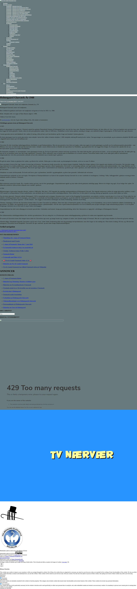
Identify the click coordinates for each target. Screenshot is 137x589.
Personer (5, 46)
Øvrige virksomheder (11, 79)
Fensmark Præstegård (15, 26)
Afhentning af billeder (11, 63)
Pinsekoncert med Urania (11, 241)
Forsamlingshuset (14, 30)
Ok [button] (68, 562)
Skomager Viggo (10, 55)
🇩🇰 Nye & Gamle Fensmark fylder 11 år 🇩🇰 (17, 260)
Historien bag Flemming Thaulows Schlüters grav (19, 281)
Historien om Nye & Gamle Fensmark (15, 90)
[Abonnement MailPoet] (68, 396)
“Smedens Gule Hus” (15, 35)
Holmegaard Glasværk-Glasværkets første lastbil (13, 230)
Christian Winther (10, 47)
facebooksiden (6, 120)
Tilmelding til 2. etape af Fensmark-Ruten (16, 238)
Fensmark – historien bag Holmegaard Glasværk (18, 9)
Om (4, 83)
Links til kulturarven (11, 22)
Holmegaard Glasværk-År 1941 (9, 231)
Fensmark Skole (14, 27)
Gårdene (12, 36)
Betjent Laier (9, 53)
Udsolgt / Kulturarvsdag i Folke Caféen (16, 251)
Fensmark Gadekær (14, 42)
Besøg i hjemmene (11, 62)
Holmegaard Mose (14, 70)
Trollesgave (12, 33)
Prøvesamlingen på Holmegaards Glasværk (17, 304)
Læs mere (64, 562)
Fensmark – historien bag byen (14, 6)
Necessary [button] (2, 576)
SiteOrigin (21, 560)
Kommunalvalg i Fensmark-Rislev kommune (17, 20)
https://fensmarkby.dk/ (17, 559)
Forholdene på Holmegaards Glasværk (16, 298)
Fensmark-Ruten (8, 254)
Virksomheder (6, 65)
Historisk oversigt (14, 67)
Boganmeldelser (10, 86)
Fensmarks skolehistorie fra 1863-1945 (16, 16)
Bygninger (9, 23)
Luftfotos (8, 43)
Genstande (9, 37)
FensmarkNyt (9, 92)
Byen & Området (7, 4)
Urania (11, 72)
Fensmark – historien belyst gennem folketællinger (19, 15)
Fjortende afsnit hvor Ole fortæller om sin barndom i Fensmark (23, 288)
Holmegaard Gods (14, 69)
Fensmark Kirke (14, 25)
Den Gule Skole (14, 29)
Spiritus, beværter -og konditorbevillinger (16, 17)
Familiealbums (10, 59)
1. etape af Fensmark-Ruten (12, 278)
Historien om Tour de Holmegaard (14, 307)
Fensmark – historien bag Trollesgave (15, 10)
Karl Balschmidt (10, 52)
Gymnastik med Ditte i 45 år (12, 257)
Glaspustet (12, 75)
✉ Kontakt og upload (11, 88)
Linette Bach (17, 555)
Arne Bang (9, 50)
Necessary (4, 578)
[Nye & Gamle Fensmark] (8, 0)
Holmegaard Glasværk (12, 66)
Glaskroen (12, 73)
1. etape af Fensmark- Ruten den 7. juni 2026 (18, 244)
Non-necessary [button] (3, 582)
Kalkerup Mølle (13, 32)
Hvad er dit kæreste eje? (12, 39)
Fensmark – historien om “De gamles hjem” (17, 13)
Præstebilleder (9, 60)
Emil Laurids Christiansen (12, 56)
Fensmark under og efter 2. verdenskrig (16, 19)
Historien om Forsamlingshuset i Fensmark (17, 285)
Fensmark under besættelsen (12, 294)
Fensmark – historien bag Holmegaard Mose (17, 7)
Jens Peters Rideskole (11, 82)
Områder (8, 40)
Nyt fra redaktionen (11, 93)
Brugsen (8, 80)
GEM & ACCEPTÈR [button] (5, 588)
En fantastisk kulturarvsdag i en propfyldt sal (18, 247)
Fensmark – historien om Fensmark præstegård (18, 12)
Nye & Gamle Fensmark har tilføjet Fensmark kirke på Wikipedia (24, 267)
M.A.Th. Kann (10, 49)
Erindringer (9, 57)
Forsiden (5, 3)
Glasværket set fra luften (16, 77)
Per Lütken (12, 76)
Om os (8, 85)
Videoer (8, 45)
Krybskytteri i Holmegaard (12, 291)
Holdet (8, 89)
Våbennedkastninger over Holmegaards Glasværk (19, 301)
